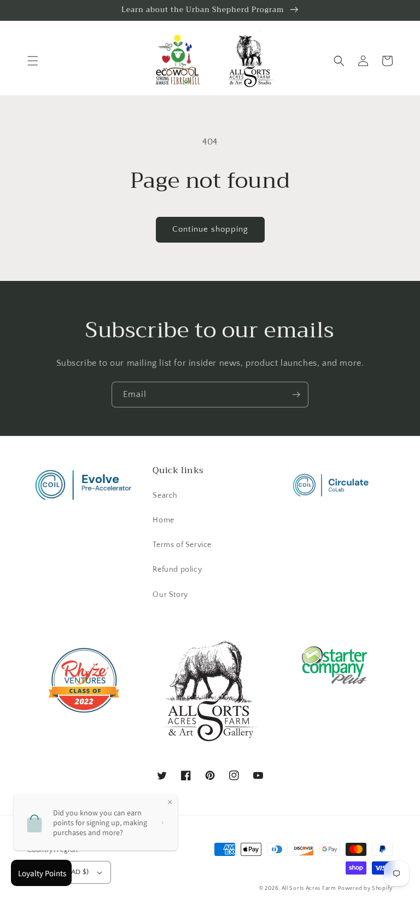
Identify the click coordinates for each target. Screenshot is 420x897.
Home (163, 520)
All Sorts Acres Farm (309, 889)
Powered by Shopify (365, 889)
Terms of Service (182, 544)
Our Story (170, 594)
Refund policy (177, 569)
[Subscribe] (296, 394)
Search (165, 495)
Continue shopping (210, 229)
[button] (33, 61)
